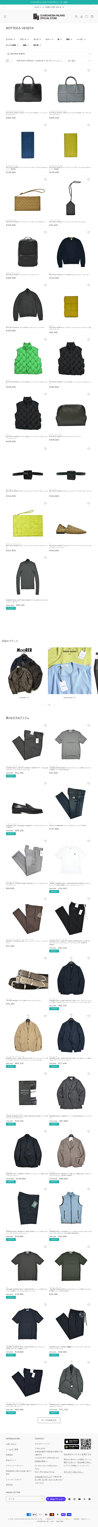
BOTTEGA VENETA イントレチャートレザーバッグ (22, 274)
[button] (5, 16)
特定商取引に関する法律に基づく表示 (19, 1472)
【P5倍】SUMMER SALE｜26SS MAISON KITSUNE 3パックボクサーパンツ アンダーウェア (27, 1117)
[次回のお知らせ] (93, 7)
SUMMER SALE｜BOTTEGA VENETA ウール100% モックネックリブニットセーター (27, 601)
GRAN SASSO (68, 698)
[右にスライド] (54, 705)
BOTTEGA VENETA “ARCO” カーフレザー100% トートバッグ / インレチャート (26, 113)
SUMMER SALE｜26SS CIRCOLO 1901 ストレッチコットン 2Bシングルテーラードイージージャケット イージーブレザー (27, 1059)
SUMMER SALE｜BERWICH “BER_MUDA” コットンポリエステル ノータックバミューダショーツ (27, 1232)
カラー (48, 39)
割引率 (35, 45)
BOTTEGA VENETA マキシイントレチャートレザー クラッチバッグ (27, 546)
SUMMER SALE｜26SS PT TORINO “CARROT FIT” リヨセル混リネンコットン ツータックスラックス (27, 768)
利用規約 (9, 1455)
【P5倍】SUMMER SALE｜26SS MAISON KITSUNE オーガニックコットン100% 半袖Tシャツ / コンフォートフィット (70, 884)
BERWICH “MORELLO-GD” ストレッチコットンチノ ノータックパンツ (27, 942)
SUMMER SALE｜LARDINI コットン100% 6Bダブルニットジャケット (70, 1117)
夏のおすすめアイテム (17, 717)
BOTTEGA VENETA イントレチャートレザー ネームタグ (67, 222)
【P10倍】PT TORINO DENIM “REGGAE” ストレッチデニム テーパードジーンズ (27, 884)
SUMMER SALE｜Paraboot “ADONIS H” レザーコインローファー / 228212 (27, 826)
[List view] (12, 60)
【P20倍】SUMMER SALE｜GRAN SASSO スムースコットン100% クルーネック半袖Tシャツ (26, 1347)
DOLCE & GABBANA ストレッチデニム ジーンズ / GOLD (67, 825)
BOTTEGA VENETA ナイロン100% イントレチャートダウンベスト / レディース (27, 437)
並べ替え (72, 60)
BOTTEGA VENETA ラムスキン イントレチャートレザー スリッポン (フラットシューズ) (70, 546)
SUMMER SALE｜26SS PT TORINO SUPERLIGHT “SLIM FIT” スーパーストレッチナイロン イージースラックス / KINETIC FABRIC (69, 942)
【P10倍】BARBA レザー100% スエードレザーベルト (23, 1000)
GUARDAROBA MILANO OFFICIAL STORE (28, 1519)
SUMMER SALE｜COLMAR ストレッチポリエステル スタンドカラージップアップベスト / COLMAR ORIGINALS (70, 1232)
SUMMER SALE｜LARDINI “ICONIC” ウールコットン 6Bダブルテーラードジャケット (27, 1174)
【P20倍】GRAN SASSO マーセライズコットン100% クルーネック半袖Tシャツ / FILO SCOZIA (70, 768)
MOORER (23, 698)
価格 (24, 45)
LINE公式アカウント (43, 1477)
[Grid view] (7, 60)
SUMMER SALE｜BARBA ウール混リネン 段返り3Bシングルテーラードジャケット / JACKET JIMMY (70, 1174)
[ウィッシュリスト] (86, 16)
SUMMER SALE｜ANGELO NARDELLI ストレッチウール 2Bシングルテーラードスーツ (70, 1405)
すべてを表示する (49, 1420)
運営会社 (9, 1485)
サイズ (35, 39)
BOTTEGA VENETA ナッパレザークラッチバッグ (65, 436)
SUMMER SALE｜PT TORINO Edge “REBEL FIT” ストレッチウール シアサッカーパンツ (26, 1405)
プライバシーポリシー (14, 1466)
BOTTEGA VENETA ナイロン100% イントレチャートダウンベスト (27, 383)
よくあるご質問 (12, 1449)
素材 (68, 39)
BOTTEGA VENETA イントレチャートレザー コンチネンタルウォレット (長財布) (27, 168)
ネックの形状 (11, 45)
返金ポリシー (11, 1460)
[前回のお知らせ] (4, 7)
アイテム (9, 39)
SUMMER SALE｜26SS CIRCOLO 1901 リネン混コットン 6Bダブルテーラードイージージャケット (70, 1059)
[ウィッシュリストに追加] (45, 70)
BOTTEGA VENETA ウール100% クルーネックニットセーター (69, 274)
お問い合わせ (11, 1444)
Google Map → (41, 1461)
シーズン (80, 39)
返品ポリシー (51, 1519)
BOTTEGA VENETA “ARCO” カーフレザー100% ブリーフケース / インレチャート (70, 113)
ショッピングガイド (14, 1479)
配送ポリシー (86, 1519)
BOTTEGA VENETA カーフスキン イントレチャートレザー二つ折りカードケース (70, 328)
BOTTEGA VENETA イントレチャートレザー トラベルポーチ (25, 222)
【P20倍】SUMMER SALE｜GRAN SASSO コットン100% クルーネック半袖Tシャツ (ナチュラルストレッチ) (26, 1290)
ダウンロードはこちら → (73, 1472)
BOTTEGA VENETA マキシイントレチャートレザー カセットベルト (27, 492)
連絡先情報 (59, 1521)
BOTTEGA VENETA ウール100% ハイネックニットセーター (25, 327)
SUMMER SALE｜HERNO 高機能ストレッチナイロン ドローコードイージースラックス (70, 1347)
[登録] (42, 1499)
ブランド (23, 39)
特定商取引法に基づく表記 (45, 1521)
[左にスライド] (43, 705)
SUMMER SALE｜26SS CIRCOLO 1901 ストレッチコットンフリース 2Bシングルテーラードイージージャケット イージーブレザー (70, 1001)
